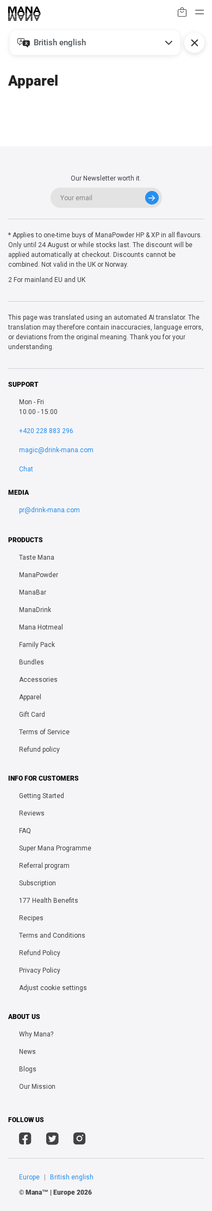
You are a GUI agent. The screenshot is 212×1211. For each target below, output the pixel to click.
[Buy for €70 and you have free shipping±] (182, 14)
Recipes (31, 918)
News (27, 1052)
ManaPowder (38, 575)
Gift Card (32, 714)
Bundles (31, 662)
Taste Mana (36, 557)
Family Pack (37, 645)
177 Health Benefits (48, 900)
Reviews (32, 813)
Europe (29, 1177)
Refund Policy (39, 953)
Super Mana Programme (55, 848)
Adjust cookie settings (53, 988)
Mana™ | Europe (50, 1192)
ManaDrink (35, 610)
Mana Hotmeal (41, 627)
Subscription (37, 883)
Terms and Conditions (52, 935)
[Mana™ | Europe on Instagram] (79, 1140)
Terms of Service (44, 732)
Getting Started (41, 796)
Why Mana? (36, 1034)
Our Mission (37, 1086)
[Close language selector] (194, 43)
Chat (26, 469)
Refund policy (39, 749)
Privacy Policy (39, 970)
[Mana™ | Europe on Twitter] (52, 1140)
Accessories (38, 680)
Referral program (44, 866)
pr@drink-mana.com (49, 510)
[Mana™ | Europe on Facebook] (25, 1140)
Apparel (30, 697)
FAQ (25, 831)
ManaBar (32, 592)
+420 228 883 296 (46, 431)
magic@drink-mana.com (56, 450)
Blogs (27, 1069)
